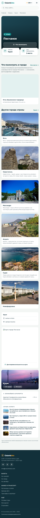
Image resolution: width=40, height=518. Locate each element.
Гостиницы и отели (7, 488)
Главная (3, 13)
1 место (29, 53)
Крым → (36, 110)
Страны (10, 13)
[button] (20, 347)
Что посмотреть (21, 44)
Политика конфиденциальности (10, 514)
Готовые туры (5, 500)
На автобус (5, 481)
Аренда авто (5, 491)
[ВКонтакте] (3, 464)
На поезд (4, 479)
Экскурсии (5, 503)
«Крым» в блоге (9, 406)
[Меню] (37, 3)
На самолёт (5, 476)
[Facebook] (7, 464)
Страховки (4, 505)
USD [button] (30, 3)
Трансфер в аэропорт (8, 493)
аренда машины (10, 322)
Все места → (34, 65)
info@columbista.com (8, 468)
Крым (16, 13)
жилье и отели (9, 318)
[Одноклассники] (11, 464)
